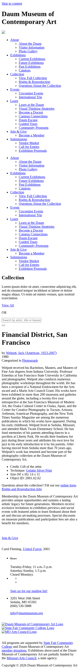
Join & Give (18, 131)
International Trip (30, 97)
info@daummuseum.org (26, 613)
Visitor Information (31, 47)
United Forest (32, 549)
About (14, 40)
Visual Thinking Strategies (36, 108)
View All (8, 305)
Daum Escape (28, 120)
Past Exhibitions (30, 66)
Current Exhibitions (32, 59)
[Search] (3, 325)
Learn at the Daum (31, 105)
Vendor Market (29, 143)
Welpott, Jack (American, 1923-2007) (31, 353)
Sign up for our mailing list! (28, 591)
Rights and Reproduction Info (22, 489)
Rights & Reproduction (34, 82)
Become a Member (31, 135)
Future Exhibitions (31, 63)
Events (14, 89)
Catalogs (25, 70)
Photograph (30, 360)
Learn (14, 101)
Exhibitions (18, 55)
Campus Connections (33, 116)
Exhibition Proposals (33, 150)
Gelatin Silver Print (39, 470)
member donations (14, 650)
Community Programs (33, 127)
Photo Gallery (28, 51)
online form (68, 485)
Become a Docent (31, 112)
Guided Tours (28, 124)
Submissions (18, 139)
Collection (17, 74)
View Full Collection (33, 78)
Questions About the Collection (40, 85)
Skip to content (12, 3)
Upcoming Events (31, 93)
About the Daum (30, 43)
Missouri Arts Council (21, 658)
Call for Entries (29, 147)
